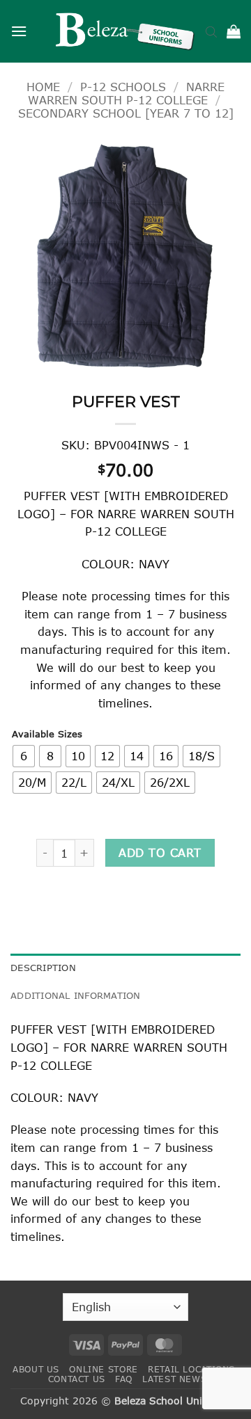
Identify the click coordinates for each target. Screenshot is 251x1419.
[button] (18, 31)
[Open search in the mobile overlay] (211, 31)
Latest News (174, 1379)
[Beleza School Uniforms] (125, 31)
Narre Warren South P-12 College (126, 93)
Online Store (103, 1369)
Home (43, 86)
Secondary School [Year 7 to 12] (126, 113)
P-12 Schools (123, 86)
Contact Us (76, 1379)
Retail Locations (191, 1369)
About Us (36, 1369)
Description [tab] (43, 967)
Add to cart (160, 852)
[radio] (23, 756)
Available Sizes (47, 734)
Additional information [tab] (75, 995)
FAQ (123, 1379)
